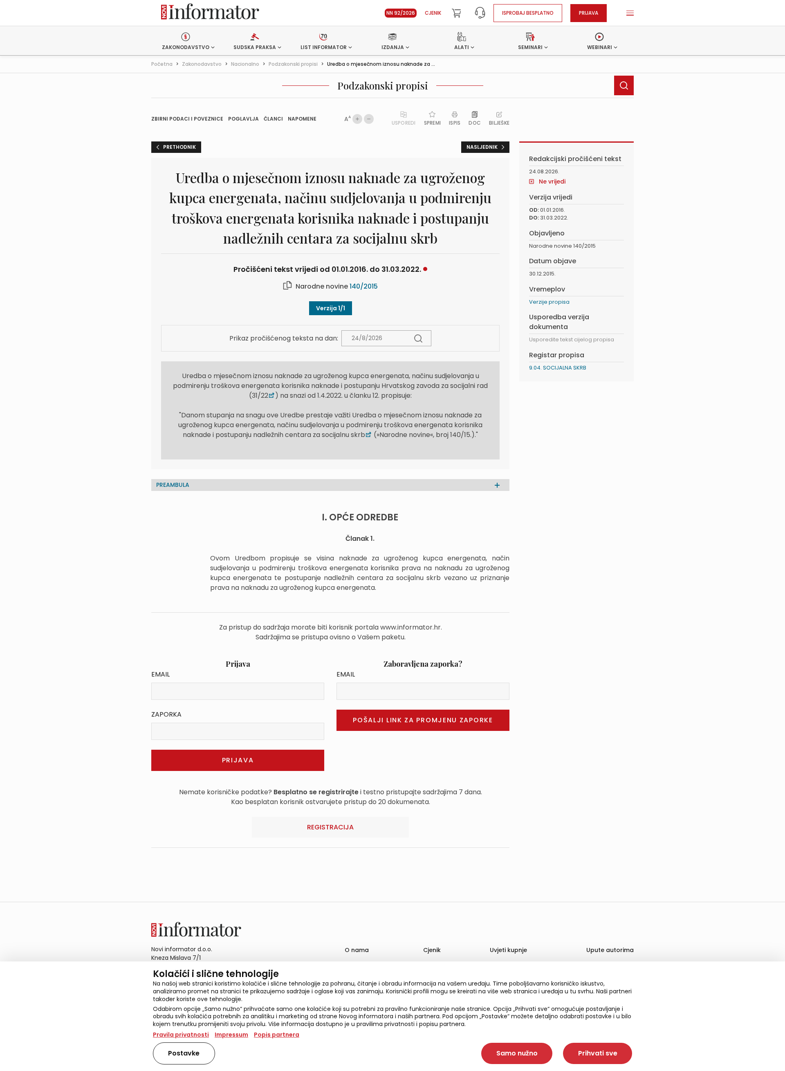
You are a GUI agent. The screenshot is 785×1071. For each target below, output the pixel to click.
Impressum (231, 1035)
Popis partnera (276, 1035)
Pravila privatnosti (181, 1035)
